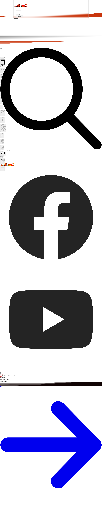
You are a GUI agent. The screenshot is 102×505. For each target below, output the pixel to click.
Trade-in (17, 11)
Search (2, 151)
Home (17, 9)
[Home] (20, 6)
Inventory (17, 10)
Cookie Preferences (4, 381)
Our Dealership (18, 16)
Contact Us (15, 18)
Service (17, 14)
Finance (17, 13)
